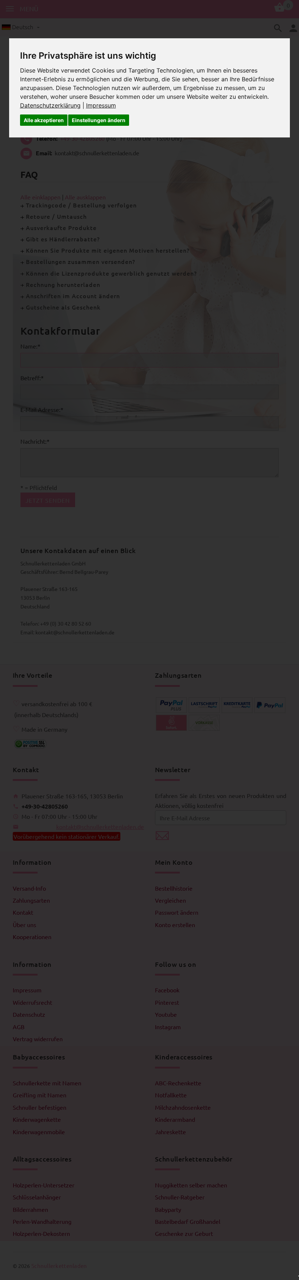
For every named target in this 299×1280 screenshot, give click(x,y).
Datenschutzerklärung (50, 105)
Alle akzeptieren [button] (44, 120)
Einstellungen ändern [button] (98, 120)
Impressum (101, 105)
